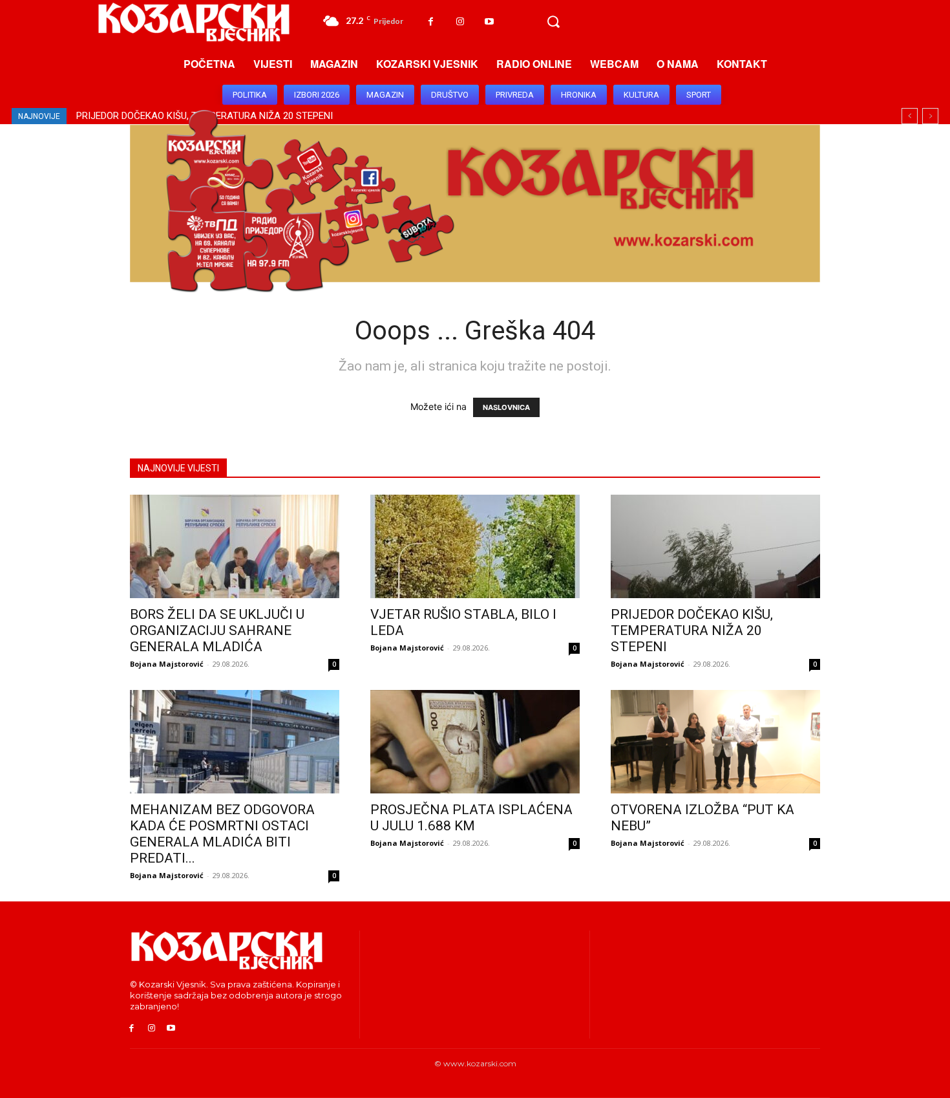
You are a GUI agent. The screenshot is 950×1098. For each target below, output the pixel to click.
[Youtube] (489, 21)
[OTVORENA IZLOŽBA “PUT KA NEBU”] (715, 741)
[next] (930, 116)
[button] (553, 22)
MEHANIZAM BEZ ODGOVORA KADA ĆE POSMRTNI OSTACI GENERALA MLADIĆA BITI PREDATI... (222, 834)
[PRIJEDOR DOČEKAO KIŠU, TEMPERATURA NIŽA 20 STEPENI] (715, 546)
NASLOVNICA (506, 407)
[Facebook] (430, 21)
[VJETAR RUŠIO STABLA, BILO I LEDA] (475, 546)
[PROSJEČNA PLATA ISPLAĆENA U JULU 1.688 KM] (475, 741)
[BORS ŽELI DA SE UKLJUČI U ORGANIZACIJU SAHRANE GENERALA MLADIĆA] (234, 546)
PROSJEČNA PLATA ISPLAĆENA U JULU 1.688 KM (471, 818)
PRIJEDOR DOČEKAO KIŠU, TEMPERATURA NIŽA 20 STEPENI (692, 630)
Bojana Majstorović (167, 664)
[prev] (910, 116)
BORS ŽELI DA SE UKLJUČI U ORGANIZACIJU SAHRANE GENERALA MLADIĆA (217, 630)
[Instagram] (460, 21)
